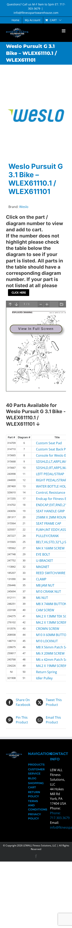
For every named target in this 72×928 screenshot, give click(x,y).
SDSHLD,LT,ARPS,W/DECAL (46, 461)
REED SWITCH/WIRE (46, 573)
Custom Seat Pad (46, 443)
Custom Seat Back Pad (46, 449)
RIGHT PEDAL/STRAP (46, 480)
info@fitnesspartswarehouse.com (36, 13)
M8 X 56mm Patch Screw (46, 647)
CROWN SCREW (46, 628)
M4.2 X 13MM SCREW (46, 622)
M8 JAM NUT (45, 585)
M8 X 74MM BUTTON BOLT (46, 604)
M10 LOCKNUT (46, 641)
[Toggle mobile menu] (64, 31)
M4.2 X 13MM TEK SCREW (46, 616)
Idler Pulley (44, 678)
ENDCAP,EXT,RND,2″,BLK (46, 505)
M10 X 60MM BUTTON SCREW (46, 635)
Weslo (23, 207)
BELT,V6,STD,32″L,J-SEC (46, 542)
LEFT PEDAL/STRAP (46, 474)
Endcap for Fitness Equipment (46, 499)
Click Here (19, 292)
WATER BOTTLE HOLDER (46, 486)
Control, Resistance (46, 492)
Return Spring (46, 672)
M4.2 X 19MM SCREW (46, 666)
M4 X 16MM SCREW (46, 548)
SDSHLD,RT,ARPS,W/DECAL (46, 468)
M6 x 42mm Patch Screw (46, 659)
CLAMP (41, 579)
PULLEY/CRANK (46, 536)
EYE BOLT (43, 554)
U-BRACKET (44, 560)
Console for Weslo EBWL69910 (46, 455)
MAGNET (42, 567)
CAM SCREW (45, 610)
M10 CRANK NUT (46, 591)
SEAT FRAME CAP (46, 523)
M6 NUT (42, 598)
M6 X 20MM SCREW (46, 653)
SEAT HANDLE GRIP (46, 511)
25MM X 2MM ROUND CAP (46, 517)
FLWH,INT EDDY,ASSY (46, 529)
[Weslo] (36, 115)
